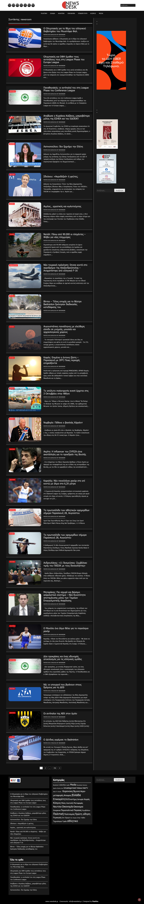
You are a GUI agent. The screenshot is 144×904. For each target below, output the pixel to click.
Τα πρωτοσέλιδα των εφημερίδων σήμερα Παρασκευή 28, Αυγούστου (64, 536)
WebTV (85, 788)
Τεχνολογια (57, 821)
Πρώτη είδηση (82, 813)
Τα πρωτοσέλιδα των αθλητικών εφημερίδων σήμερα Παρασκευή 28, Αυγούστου (66, 511)
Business (55, 785)
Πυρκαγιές (57, 817)
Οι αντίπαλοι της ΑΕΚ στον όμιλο (60, 713)
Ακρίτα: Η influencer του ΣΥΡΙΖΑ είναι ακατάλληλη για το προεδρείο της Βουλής (64, 453)
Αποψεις (67, 795)
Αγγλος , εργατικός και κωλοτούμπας (62, 206)
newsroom (62, 34)
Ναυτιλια (57, 806)
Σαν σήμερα (73, 818)
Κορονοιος (67, 791)
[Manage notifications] (139, 899)
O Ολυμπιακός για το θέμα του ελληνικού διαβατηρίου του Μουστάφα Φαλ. (64, 30)
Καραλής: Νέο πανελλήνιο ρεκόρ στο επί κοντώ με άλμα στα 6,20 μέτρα (64, 482)
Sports (55, 788)
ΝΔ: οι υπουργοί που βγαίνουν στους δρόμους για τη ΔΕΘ (62, 686)
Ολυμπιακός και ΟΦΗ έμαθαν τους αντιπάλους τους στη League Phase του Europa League (63, 59)
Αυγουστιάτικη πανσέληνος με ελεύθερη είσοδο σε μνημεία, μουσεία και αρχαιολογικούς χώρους (64, 329)
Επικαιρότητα (25, 5)
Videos (79, 788)
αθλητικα (17, 5)
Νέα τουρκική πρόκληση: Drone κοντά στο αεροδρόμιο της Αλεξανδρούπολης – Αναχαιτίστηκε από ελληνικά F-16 (65, 267)
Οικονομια (78, 806)
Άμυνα (76, 791)
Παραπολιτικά (67, 810)
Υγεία (64, 821)
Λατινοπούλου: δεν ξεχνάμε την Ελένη (63, 146)
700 (54, 768)
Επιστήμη (72, 799)
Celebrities (62, 785)
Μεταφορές (78, 803)
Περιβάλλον (86, 810)
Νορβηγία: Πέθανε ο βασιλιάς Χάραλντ (63, 422)
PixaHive (95, 901)
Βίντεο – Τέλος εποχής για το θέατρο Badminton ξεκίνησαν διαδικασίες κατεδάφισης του (62, 304)
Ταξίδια (83, 818)
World (59, 791)
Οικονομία (21, 5)
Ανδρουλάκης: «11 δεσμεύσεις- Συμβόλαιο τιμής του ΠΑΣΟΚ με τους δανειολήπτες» (65, 564)
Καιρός (87, 799)
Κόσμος (28, 5)
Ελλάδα (13, 5)
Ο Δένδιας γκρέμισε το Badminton (60, 739)
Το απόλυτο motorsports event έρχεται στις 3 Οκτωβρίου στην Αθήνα (65, 392)
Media (33, 5)
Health (68, 785)
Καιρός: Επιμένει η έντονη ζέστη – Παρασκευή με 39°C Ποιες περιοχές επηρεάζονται (61, 360)
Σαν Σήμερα (66, 818)
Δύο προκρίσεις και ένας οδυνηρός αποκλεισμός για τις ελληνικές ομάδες (62, 658)
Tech (62, 788)
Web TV (55, 791)
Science (85, 785)
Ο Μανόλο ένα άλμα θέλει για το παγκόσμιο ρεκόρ (65, 630)
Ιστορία (80, 799)
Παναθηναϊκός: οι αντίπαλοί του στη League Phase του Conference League (66, 89)
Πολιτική (9, 5)
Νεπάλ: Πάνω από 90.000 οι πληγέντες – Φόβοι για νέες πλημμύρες (64, 236)
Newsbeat (79, 785)
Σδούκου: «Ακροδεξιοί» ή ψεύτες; (60, 176)
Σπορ (78, 818)
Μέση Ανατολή (67, 803)
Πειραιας (78, 810)
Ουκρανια (56, 810)
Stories (59, 788)
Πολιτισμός (69, 814)
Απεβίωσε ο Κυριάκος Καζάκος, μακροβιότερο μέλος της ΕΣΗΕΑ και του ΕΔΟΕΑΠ (66, 117)
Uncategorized (70, 787)
